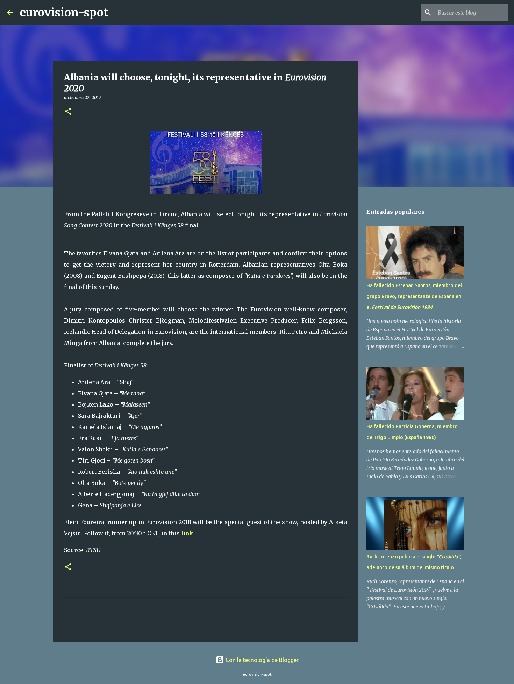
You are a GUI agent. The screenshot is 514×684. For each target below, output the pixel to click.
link (187, 533)
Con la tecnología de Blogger (261, 660)
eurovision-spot (64, 13)
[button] (68, 112)
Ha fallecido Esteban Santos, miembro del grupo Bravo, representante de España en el (414, 296)
